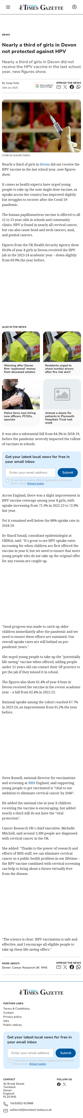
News (6, 34)
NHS (31, 783)
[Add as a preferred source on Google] (44, 86)
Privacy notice (35, 483)
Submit (67, 472)
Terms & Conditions (16, 1009)
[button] (8, 7)
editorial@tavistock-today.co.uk (31, 1110)
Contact (8, 1013)
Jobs (6, 1021)
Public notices (12, 1025)
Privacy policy (12, 1017)
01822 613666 (24, 1103)
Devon (45, 164)
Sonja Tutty (12, 83)
